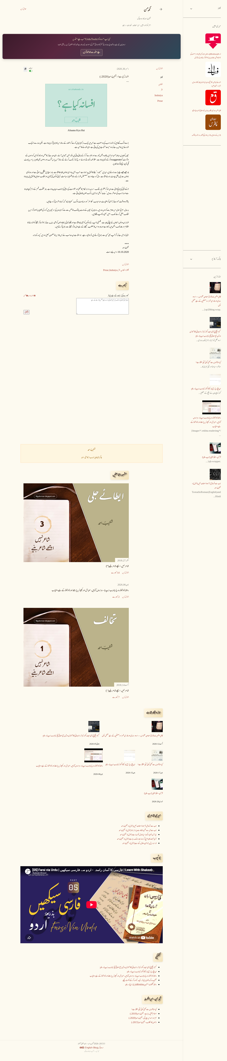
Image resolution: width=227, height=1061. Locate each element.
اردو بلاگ (100, 1048)
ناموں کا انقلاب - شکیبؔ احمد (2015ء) (144, 1022)
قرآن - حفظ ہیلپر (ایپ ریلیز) (153, 793)
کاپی (26, 312)
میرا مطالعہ (136, 25)
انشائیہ (161, 84)
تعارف (129, 25)
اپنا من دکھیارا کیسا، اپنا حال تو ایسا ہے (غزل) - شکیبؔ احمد (138, 835)
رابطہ (124, 25)
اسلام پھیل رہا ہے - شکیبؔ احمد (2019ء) (143, 1014)
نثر (162, 90)
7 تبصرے (116, 697)
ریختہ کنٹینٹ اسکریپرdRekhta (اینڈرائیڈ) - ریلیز (141, 985)
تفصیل (24, 296)
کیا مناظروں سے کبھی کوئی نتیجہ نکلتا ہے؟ (150, 765)
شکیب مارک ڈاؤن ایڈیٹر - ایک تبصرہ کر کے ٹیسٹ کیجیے (140, 980)
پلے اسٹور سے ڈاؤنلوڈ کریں (91, 52)
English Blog (91, 1047)
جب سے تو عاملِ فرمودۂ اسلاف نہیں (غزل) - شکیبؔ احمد (139, 826)
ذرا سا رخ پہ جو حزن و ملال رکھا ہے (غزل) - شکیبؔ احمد (139, 843)
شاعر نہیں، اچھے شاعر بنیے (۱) (117, 690)
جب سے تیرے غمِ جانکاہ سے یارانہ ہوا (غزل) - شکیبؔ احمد (138, 830)
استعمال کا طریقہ (31, 296)
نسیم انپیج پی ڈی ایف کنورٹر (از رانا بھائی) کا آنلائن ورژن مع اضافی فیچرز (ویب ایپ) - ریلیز (71, 736)
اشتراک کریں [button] (159, 69)
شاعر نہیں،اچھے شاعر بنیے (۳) (117, 566)
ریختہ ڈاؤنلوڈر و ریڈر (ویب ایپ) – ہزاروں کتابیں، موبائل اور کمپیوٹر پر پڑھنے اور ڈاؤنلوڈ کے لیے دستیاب (90, 590)
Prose (160, 101)
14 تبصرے (115, 573)
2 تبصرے (116, 597)
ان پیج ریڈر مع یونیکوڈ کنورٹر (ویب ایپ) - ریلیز (120, 765)
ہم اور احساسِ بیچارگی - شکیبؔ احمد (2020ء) (143, 1018)
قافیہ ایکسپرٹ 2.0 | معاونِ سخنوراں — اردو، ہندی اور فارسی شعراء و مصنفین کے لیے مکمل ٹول (132, 736)
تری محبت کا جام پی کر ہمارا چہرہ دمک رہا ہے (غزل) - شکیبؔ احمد (137, 839)
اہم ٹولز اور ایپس (146, 25)
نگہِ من (147, 10)
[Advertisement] (76, 414)
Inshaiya (159, 96)
